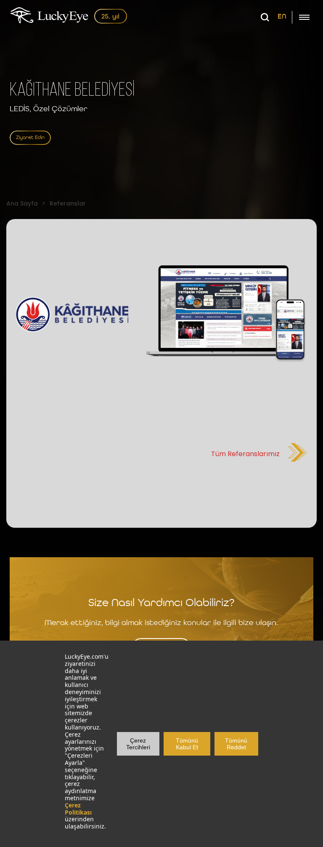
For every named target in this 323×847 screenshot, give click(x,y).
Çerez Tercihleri (138, 744)
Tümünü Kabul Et (187, 744)
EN (282, 16)
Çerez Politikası (78, 808)
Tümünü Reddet (236, 744)
